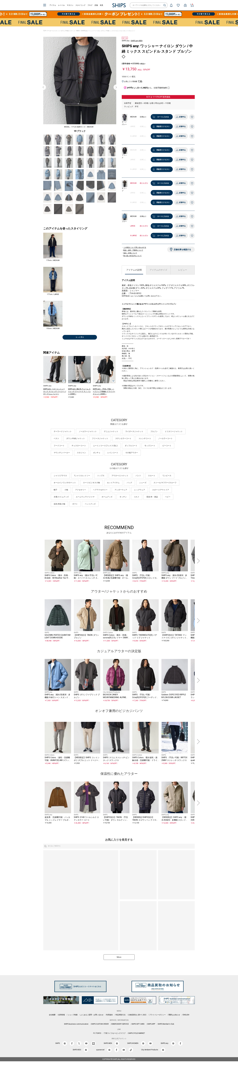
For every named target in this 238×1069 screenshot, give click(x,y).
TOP (44, 31)
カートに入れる (163, 117)
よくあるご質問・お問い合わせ (91, 1015)
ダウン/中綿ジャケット (68, 31)
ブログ (89, 5)
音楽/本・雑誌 (152, 497)
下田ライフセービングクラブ (114, 1033)
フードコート (59, 446)
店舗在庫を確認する (182, 249)
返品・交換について (130, 253)
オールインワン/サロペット (65, 483)
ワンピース (166, 476)
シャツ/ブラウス (60, 476)
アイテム (52, 5)
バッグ (129, 483)
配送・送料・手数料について (133, 250)
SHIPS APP (151, 1024)
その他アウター (131, 453)
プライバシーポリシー (157, 1015)
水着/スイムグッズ (61, 497)
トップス (100, 476)
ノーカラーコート (165, 438)
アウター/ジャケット (53, 31)
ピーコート (166, 446)
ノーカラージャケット (88, 431)
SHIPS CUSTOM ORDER (100, 1024)
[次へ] (197, 561)
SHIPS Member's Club (166, 1024)
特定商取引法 (120, 1015)
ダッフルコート (131, 446)
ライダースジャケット (134, 431)
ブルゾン (154, 431)
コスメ (136, 497)
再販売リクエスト (163, 126)
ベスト (56, 438)
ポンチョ (96, 453)
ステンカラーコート (123, 438)
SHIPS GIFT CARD (138, 1024)
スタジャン (81, 453)
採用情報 (61, 1015)
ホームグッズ (107, 497)
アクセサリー (80, 490)
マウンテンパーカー (62, 453)
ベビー (167, 497)
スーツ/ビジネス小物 (91, 483)
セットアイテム (113, 483)
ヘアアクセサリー (100, 490)
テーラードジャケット (63, 431)
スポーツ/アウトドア (160, 490)
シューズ (142, 483)
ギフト (75, 504)
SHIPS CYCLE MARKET (136, 1033)
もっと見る (80, 337)
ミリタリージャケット (174, 431)
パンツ (138, 476)
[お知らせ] (171, 5)
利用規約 (109, 1015)
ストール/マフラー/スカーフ (165, 483)
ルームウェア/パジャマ (85, 497)
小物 (66, 490)
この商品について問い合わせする (134, 247)
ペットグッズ (90, 504)
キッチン (123, 497)
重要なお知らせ (174, 1015)
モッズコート (149, 446)
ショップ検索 (73, 1015)
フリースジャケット (100, 438)
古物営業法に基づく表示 (137, 1015)
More (119, 957)
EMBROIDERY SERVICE (120, 1024)
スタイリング (80, 5)
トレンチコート (145, 438)
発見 (101, 5)
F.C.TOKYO (97, 1033)
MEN (78, 31)
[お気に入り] (178, 5)
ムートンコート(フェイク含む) (105, 446)
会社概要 (52, 1015)
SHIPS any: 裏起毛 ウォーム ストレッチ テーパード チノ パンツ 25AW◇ (79, 391)
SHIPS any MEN (136, 41)
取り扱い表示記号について (132, 256)
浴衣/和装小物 (59, 504)
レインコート (112, 453)
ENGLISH (186, 1015)
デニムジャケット (111, 431)
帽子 (55, 490)
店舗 (96, 5)
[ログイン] (185, 5)
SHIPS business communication (76, 1024)
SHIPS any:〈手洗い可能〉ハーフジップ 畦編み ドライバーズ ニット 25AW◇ (104, 391)
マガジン (70, 5)
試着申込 (182, 117)
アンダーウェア (121, 490)
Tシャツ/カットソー (82, 476)
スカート (151, 476)
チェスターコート (79, 446)
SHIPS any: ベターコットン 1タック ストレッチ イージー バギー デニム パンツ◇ (54, 391)
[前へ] (40, 561)
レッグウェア (139, 490)
